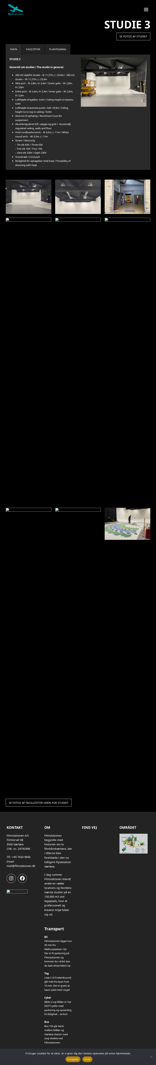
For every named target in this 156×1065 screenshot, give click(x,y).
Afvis (87, 1059)
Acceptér (73, 1059)
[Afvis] (151, 1057)
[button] (146, 9)
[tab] (13, 49)
